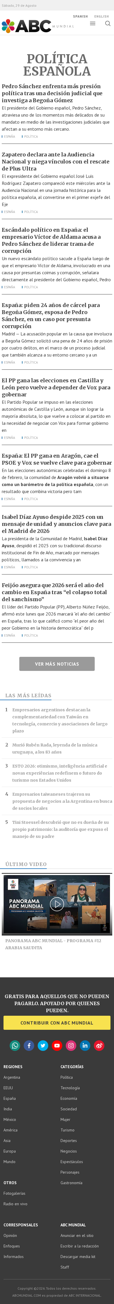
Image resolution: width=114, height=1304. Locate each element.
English (101, 16)
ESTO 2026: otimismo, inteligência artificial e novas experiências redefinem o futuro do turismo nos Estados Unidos (59, 773)
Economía (69, 1098)
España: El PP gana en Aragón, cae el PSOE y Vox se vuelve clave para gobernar (57, 459)
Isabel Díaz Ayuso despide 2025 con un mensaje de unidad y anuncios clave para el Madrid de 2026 (56, 524)
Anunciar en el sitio (77, 1235)
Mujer (65, 1119)
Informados (14, 1256)
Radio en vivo (15, 1203)
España (9, 136)
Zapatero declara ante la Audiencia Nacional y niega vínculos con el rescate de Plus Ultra (55, 161)
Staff (65, 1267)
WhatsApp (15, 1045)
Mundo (9, 1161)
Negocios (69, 1151)
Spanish (80, 16)
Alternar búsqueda (107, 23)
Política (31, 136)
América (11, 1130)
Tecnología (70, 1087)
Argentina (12, 1077)
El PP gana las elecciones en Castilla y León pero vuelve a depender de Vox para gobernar (56, 387)
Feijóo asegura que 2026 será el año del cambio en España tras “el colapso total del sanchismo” (54, 592)
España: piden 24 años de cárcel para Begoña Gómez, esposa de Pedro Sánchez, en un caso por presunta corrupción (51, 316)
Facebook (29, 1045)
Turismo (68, 1130)
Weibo (99, 1045)
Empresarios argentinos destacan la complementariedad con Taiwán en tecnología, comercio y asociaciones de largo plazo (60, 720)
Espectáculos (72, 1161)
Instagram (71, 1045)
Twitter (43, 1045)
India (8, 1109)
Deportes (69, 1140)
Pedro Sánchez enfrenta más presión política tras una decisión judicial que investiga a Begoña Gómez (52, 93)
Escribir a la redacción (80, 1246)
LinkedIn (85, 1045)
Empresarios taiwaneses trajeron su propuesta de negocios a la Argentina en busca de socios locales (62, 801)
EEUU (8, 1087)
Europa (10, 1151)
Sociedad (69, 1109)
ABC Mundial (31, 32)
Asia (7, 1140)
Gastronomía (71, 1182)
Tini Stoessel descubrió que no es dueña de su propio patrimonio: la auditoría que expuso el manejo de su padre (60, 829)
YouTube (57, 1045)
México (10, 1119)
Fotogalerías (14, 1193)
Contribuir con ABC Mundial (57, 1023)
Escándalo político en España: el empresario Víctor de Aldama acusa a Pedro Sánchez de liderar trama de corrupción (51, 240)
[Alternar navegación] (93, 23)
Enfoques (12, 1246)
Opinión (10, 1235)
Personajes (70, 1172)
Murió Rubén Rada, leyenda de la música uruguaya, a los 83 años (54, 748)
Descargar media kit (78, 1256)
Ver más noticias (57, 664)
